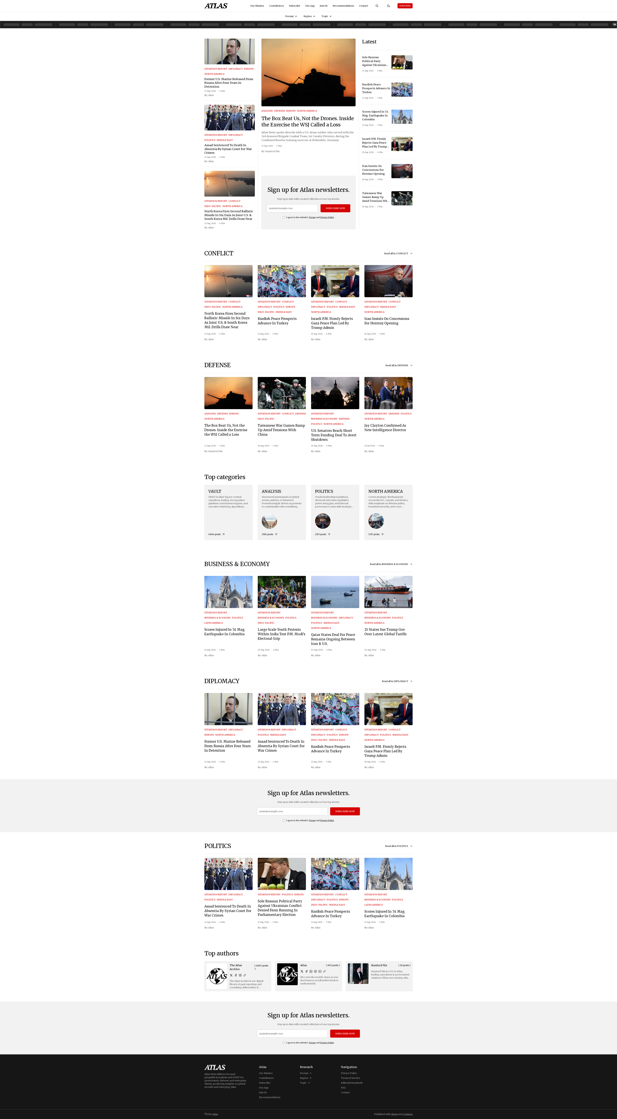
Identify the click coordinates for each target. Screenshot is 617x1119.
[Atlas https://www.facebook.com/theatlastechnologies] (306, 971)
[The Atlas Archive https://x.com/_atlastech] (231, 975)
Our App (310, 5)
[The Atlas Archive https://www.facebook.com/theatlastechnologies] (235, 975)
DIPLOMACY (235, 68)
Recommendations (343, 5)
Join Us (323, 5)
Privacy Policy (327, 217)
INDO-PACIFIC (212, 206)
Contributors (276, 5)
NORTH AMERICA (214, 74)
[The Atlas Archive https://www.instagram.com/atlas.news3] (240, 975)
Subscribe (294, 5)
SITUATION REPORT (215, 68)
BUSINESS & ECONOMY (324, 418)
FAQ (343, 1087)
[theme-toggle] (388, 5)
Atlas (211, 95)
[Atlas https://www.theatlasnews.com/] (324, 971)
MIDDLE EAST (225, 140)
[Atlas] (216, 5)
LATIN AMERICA (213, 622)
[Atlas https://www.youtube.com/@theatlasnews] (320, 971)
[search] (377, 5)
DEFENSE (279, 110)
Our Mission (257, 5)
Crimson (408, 1114)
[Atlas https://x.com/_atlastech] (302, 971)
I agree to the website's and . (310, 217)
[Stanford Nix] (358, 973)
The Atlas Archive (236, 967)
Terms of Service (350, 1078)
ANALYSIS (267, 110)
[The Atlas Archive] (216, 976)
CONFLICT (234, 201)
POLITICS (209, 140)
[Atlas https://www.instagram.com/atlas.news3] (315, 971)
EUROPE (249, 68)
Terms (312, 217)
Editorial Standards (351, 1082)
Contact (363, 5)
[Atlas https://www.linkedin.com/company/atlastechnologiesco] (311, 971)
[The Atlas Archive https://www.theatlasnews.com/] (244, 975)
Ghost (394, 1114)
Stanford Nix (272, 151)
